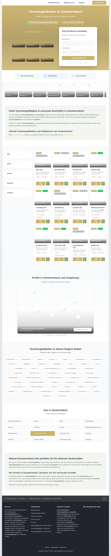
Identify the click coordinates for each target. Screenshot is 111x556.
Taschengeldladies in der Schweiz (41, 531)
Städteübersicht (68, 135)
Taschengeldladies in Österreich (40, 528)
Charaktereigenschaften (38, 513)
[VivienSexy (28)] (33, 291)
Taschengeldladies (17, 135)
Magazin (82, 2)
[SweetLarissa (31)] (67, 296)
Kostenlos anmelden (81, 329)
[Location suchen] (90, 2)
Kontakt (47, 547)
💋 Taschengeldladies (11, 498)
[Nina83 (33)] (52, 315)
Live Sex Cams (35, 519)
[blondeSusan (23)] (74, 301)
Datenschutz (54, 547)
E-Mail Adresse (66, 48)
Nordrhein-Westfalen (34, 498)
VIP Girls (33, 522)
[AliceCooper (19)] (63, 308)
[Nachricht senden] (48, 184)
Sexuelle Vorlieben (36, 516)
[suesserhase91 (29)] (78, 317)
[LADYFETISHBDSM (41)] (44, 303)
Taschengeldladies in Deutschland (41, 525)
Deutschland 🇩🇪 (22, 498)
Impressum (63, 547)
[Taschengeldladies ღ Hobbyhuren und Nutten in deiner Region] (23, 2)
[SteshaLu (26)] (36, 310)
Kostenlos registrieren (79, 58)
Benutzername (66, 39)
